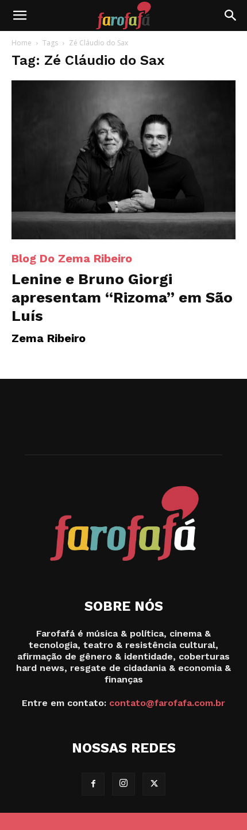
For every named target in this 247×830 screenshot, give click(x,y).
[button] (19, 15)
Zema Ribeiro (48, 338)
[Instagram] (123, 784)
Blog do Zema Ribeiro (71, 258)
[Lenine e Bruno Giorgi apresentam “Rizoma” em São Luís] (123, 159)
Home (21, 43)
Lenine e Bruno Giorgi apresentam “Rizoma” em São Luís (122, 297)
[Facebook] (93, 784)
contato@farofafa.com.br (167, 702)
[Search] (231, 15)
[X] (153, 784)
